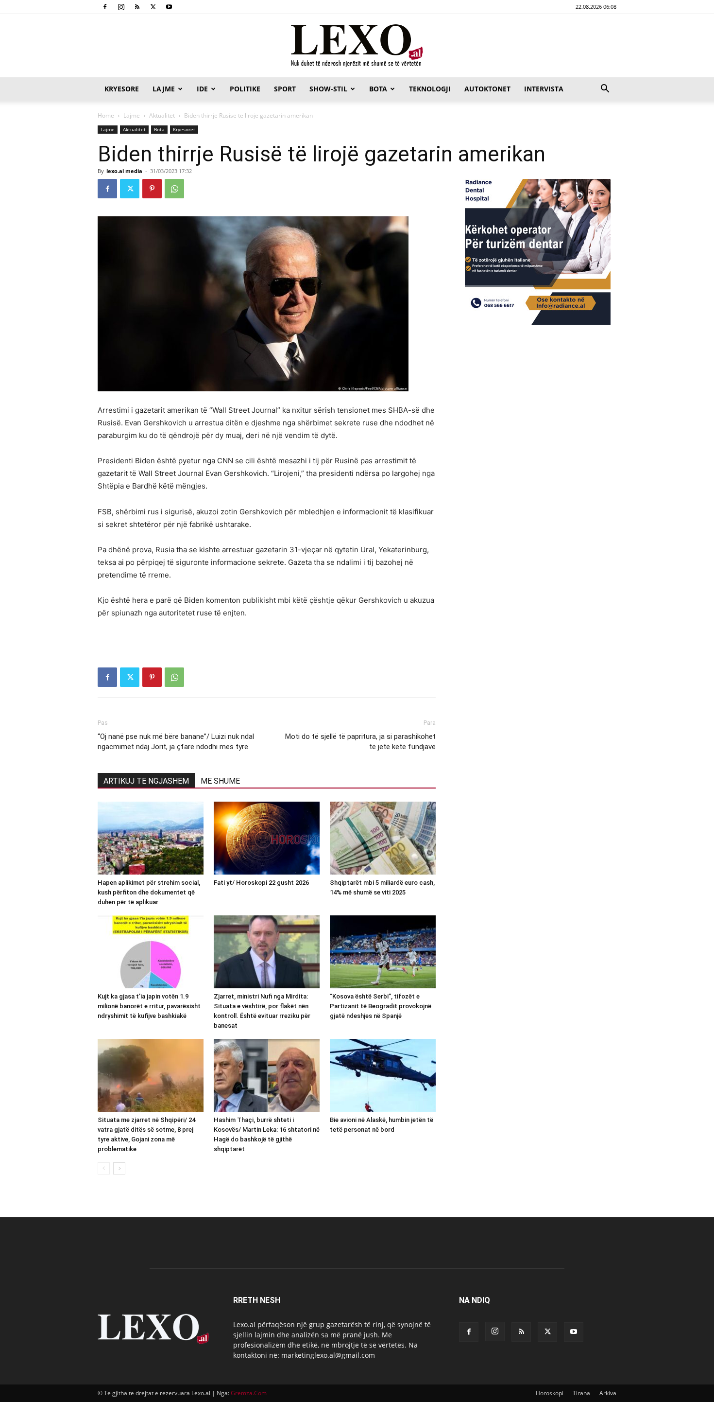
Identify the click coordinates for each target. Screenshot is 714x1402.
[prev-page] (104, 1168)
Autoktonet (487, 88)
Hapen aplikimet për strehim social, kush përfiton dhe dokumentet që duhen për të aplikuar (149, 892)
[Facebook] (105, 7)
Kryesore (121, 88)
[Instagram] (121, 7)
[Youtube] (169, 7)
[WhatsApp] (174, 188)
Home (106, 115)
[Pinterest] (152, 188)
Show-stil (328, 88)
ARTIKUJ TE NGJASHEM (146, 781)
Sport (285, 88)
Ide (202, 88)
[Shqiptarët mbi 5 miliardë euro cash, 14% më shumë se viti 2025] (383, 838)
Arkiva (607, 1393)
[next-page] (119, 1168)
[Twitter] (153, 7)
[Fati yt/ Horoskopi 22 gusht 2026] (267, 838)
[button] (604, 89)
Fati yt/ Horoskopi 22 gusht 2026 (261, 882)
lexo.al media (124, 171)
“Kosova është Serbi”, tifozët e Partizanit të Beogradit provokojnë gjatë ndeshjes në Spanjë (380, 1006)
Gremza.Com (249, 1393)
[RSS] (137, 7)
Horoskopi (549, 1393)
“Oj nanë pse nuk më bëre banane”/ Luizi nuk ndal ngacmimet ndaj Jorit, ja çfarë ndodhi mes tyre (176, 741)
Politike (245, 88)
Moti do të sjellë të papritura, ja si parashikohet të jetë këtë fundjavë (360, 741)
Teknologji (430, 88)
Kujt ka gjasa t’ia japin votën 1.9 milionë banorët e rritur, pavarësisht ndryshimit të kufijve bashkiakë (149, 1006)
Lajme (164, 88)
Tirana (581, 1393)
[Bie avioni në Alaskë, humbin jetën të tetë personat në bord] (383, 1075)
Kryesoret (184, 129)
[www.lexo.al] (357, 46)
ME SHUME (220, 781)
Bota (378, 88)
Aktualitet (162, 115)
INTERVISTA (543, 88)
